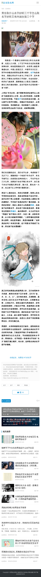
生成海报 (7, 401)
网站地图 (30, 572)
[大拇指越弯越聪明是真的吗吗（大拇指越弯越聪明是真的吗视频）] (8, 499)
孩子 (19, 99)
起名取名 (32, 21)
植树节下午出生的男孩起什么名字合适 (18, 447)
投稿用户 (4, 21)
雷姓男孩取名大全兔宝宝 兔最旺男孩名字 (26, 437)
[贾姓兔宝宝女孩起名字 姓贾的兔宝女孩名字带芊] (8, 477)
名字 (32, 72)
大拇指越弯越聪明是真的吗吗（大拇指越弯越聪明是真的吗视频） (26, 497)
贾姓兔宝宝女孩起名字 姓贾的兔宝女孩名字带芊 (26, 475)
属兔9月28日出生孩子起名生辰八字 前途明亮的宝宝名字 (27, 541)
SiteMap (25, 572)
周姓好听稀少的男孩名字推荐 (14, 507)
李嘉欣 (13, 211)
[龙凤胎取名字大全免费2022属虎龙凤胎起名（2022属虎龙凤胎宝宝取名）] (8, 465)
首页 (3, 8)
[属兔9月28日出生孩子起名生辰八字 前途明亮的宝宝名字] (8, 543)
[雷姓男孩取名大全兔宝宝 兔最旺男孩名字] (8, 439)
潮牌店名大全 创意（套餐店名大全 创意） (26, 486)
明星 (32, 205)
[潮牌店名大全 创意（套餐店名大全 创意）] (8, 488)
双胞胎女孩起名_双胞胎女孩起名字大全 (18, 551)
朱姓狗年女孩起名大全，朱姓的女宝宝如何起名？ (20, 523)
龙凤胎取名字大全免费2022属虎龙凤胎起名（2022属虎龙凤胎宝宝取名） (26, 464)
